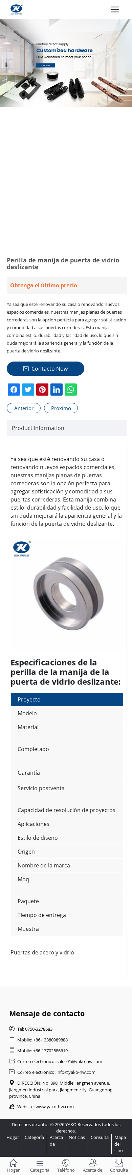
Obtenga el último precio (43, 285)
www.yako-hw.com (55, 1107)
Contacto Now (45, 368)
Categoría (34, 1137)
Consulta (100, 1137)
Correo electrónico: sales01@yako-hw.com (55, 1061)
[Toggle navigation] (115, 9)
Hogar (12, 1137)
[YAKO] (66, 63)
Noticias (77, 1137)
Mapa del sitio (120, 1143)
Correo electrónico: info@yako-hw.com (52, 1072)
